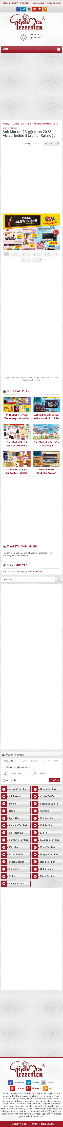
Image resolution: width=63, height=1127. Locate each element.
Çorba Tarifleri (48, 796)
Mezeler (13, 847)
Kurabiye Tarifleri (18, 840)
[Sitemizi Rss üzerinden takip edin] (45, 9)
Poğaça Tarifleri (49, 854)
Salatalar (14, 869)
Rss (50, 1088)
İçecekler (14, 818)
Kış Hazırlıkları (17, 832)
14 (40, 259)
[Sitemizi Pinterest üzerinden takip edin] (39, 9)
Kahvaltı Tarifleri (18, 825)
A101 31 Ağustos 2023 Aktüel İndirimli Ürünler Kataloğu (46, 418)
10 (56, 254)
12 (29, 259)
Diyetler (13, 803)
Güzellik (44, 811)
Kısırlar (44, 832)
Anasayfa (7, 124)
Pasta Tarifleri (48, 876)
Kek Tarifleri (46, 825)
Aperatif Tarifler (17, 789)
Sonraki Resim (52, 143)
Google (50, 1082)
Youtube (19, 1088)
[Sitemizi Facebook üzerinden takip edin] (18, 9)
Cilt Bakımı (15, 796)
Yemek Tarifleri (17, 883)
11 (23, 259)
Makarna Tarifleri (49, 840)
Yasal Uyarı (38, 3)
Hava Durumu (53, 3)
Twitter (35, 1082)
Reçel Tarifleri (48, 861)
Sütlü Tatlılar (47, 869)
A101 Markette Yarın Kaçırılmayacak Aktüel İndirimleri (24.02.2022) (17, 418)
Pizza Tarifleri (16, 854)
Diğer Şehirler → (36, 37)
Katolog (15, 124)
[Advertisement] (31, 86)
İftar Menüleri (47, 818)
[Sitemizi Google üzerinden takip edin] (29, 9)
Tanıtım (25, 3)
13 (34, 259)
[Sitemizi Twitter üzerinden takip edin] (23, 9)
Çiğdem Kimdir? (10, 3)
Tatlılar (13, 876)
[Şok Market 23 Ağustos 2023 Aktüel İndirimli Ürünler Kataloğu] (31, 232)
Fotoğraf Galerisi (49, 803)
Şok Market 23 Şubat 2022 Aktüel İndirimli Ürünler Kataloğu (16, 473)
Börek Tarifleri (48, 789)
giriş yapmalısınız (33, 571)
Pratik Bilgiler (16, 861)
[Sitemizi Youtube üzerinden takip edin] (34, 9)
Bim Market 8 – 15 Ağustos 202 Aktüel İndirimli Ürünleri (17, 445)
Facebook (19, 1082)
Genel (12, 811)
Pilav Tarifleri (47, 847)
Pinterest (36, 1088)
